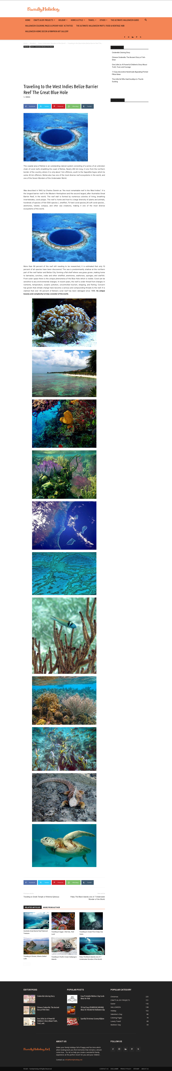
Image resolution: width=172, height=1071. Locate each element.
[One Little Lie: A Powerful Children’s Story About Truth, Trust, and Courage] (29, 1021)
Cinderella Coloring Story (121, 52)
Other (102, 20)
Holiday (62, 20)
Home (26, 43)
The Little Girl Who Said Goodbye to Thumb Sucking (127, 80)
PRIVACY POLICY (126, 1069)
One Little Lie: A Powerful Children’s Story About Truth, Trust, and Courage (129, 66)
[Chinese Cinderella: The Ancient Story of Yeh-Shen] (29, 1010)
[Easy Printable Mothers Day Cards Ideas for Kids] (72, 999)
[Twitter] (140, 37)
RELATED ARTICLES (32, 907)
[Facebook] (124, 37)
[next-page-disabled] (28, 963)
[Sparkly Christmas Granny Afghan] (73, 1021)
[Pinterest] (136, 37)
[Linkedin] (132, 37)
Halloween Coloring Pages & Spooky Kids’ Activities (49, 26)
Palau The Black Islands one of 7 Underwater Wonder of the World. (88, 898)
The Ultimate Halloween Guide (125, 20)
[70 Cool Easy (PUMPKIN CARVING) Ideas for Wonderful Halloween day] (71, 1010)
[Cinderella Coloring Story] (29, 999)
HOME (27, 20)
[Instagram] (128, 37)
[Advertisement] (64, 65)
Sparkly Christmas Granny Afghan (92, 1019)
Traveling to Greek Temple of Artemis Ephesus (41, 897)
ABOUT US (144, 1069)
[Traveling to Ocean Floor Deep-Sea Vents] (92, 921)
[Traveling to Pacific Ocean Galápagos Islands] (64, 946)
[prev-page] (25, 963)
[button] (145, 20)
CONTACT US (104, 1069)
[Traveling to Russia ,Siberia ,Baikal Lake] (36, 945)
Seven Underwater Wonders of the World (51, 43)
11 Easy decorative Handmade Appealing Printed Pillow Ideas (130, 73)
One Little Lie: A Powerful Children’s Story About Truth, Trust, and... (47, 1021)
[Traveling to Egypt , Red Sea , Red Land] (64, 921)
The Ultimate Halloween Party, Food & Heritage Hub (100, 26)
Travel (91, 20)
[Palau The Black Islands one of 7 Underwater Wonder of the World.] (92, 946)
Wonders (33, 43)
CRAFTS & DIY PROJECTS (43, 20)
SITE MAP (136, 1069)
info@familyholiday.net (73, 1060)
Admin (28, 97)
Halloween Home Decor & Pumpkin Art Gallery (46, 31)
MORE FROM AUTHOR (51, 907)
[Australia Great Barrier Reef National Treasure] (36, 920)
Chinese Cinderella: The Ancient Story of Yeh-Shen (129, 58)
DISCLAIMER (114, 1069)
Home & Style (77, 20)
